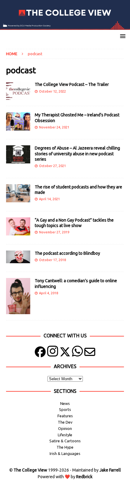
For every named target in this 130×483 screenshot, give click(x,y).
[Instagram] (52, 353)
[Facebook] (40, 353)
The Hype (65, 447)
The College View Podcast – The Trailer (72, 84)
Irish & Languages (65, 453)
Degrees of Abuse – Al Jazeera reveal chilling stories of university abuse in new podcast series (77, 153)
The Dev (65, 422)
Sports (65, 409)
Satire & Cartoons (65, 441)
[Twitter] (65, 353)
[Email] (89, 353)
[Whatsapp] (77, 353)
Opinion (65, 428)
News (65, 403)
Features (65, 416)
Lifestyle (65, 435)
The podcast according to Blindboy (67, 253)
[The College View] (65, 26)
